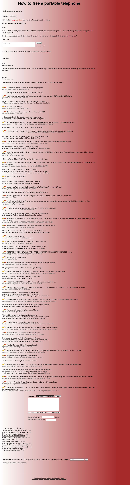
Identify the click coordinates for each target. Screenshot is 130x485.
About (62, 478)
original (47, 20)
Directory (64, 479)
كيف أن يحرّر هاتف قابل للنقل (11, 428)
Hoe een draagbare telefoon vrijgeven (15, 443)
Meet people (58, 479)
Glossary (49, 478)
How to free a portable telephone (13, 434)
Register (57, 417)
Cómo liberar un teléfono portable (13, 436)
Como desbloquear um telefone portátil (15, 445)
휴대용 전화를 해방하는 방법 (12, 441)
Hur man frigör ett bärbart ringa (12, 449)
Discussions (46, 479)
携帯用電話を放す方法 (10, 439)
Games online (38, 478)
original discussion (44, 51)
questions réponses (14, 11)
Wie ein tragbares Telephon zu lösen (14, 430)
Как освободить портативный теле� (15, 447)
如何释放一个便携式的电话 (11, 450)
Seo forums (52, 479)
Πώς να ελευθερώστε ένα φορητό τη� (15, 432)
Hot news (41, 479)
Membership (57, 478)
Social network (35, 479)
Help (53, 478)
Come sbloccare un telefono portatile (14, 437)
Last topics (43, 478)
